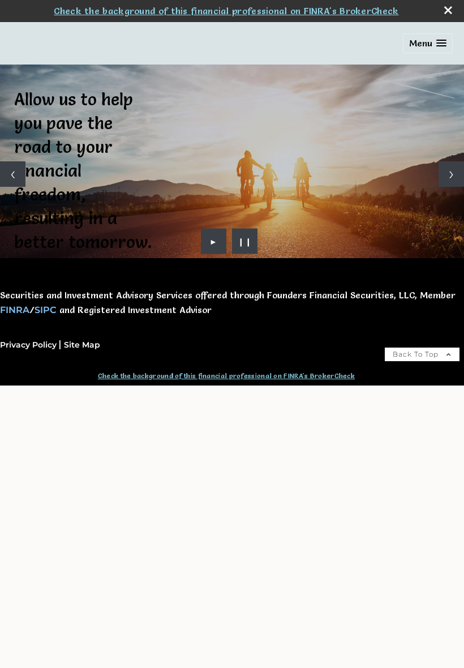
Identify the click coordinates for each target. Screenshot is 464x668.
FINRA (14, 310)
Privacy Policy (28, 345)
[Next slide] (451, 174)
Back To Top (417, 354)
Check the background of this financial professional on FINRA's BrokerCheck (226, 10)
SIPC (46, 310)
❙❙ (245, 241)
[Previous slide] (12, 174)
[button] (428, 43)
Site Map (82, 345)
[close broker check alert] (448, 10)
